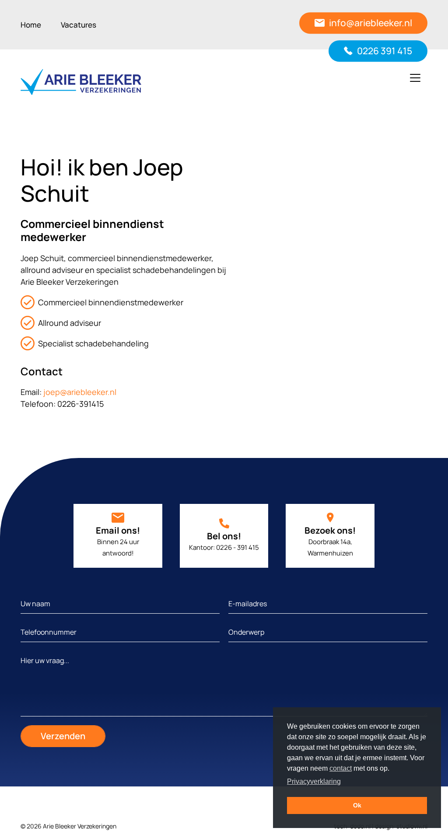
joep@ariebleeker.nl (79, 392)
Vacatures (78, 25)
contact (340, 768)
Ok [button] (357, 805)
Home (31, 25)
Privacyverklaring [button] (314, 781)
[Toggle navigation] (415, 78)
